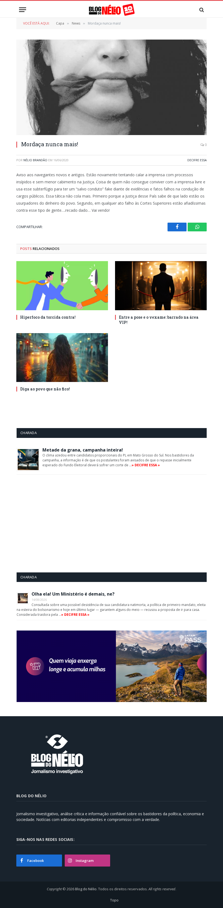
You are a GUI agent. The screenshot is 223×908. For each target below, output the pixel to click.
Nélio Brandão (35, 160)
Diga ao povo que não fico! (45, 389)
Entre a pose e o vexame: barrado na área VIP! (159, 320)
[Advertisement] (62, 523)
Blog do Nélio (86, 888)
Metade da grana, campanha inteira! (82, 450)
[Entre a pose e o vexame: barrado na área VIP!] (161, 285)
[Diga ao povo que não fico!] (62, 357)
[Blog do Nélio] (111, 10)
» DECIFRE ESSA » (146, 465)
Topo (114, 900)
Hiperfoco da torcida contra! (48, 317)
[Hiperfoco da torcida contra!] (62, 285)
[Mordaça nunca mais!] (111, 87)
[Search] (201, 10)
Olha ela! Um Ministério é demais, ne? (73, 594)
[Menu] (22, 10)
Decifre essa (197, 160)
